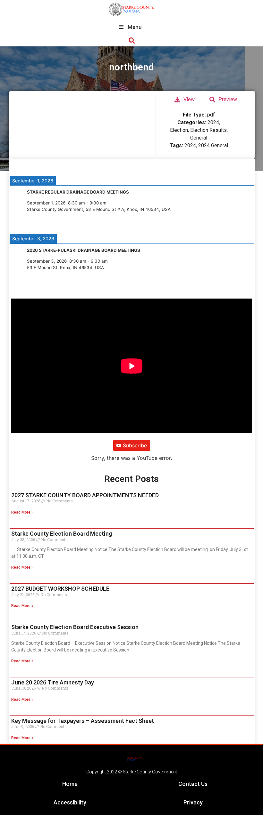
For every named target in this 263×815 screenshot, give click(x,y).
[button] (131, 40)
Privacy (193, 802)
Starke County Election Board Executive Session (75, 627)
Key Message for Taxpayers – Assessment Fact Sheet (82, 720)
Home (70, 783)
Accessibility (70, 802)
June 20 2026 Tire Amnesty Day (52, 682)
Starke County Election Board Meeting (61, 533)
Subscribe (135, 445)
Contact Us (193, 783)
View (189, 99)
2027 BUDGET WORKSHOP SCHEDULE (60, 588)
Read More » (22, 512)
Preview (227, 99)
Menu (135, 27)
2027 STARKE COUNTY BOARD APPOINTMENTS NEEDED (85, 495)
